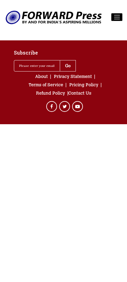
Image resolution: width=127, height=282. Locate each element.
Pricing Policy (83, 85)
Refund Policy (50, 94)
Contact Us (79, 94)
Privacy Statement (73, 77)
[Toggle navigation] (116, 17)
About (41, 77)
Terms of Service (46, 85)
